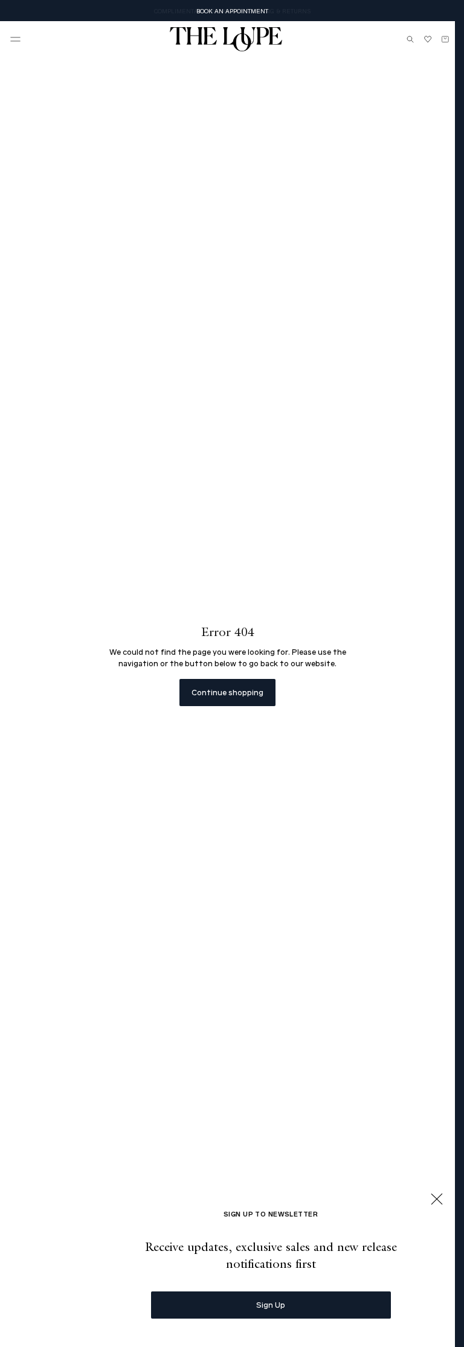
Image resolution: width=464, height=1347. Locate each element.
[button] (15, 39)
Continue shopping (227, 692)
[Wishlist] (427, 39)
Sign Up (270, 1304)
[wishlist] (427, 39)
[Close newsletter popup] (437, 1200)
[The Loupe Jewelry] (226, 39)
